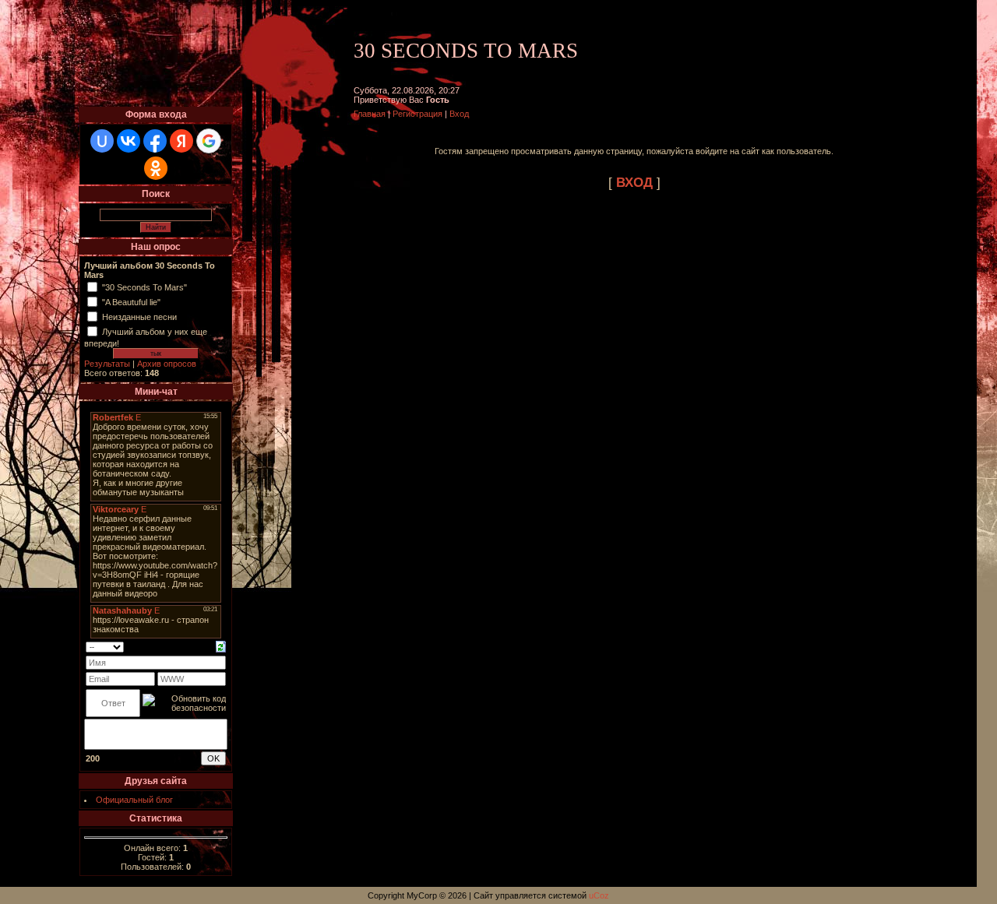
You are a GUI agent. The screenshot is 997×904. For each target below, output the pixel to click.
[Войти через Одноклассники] (155, 168)
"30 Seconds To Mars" (144, 287)
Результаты (107, 363)
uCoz (599, 895)
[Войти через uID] (102, 141)
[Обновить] (221, 645)
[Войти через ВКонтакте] (128, 141)
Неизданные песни (139, 317)
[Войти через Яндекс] (181, 141)
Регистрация (417, 113)
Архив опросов (166, 363)
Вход (459, 113)
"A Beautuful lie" (131, 302)
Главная (370, 113)
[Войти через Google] (208, 140)
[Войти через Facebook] (155, 141)
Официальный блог (134, 799)
